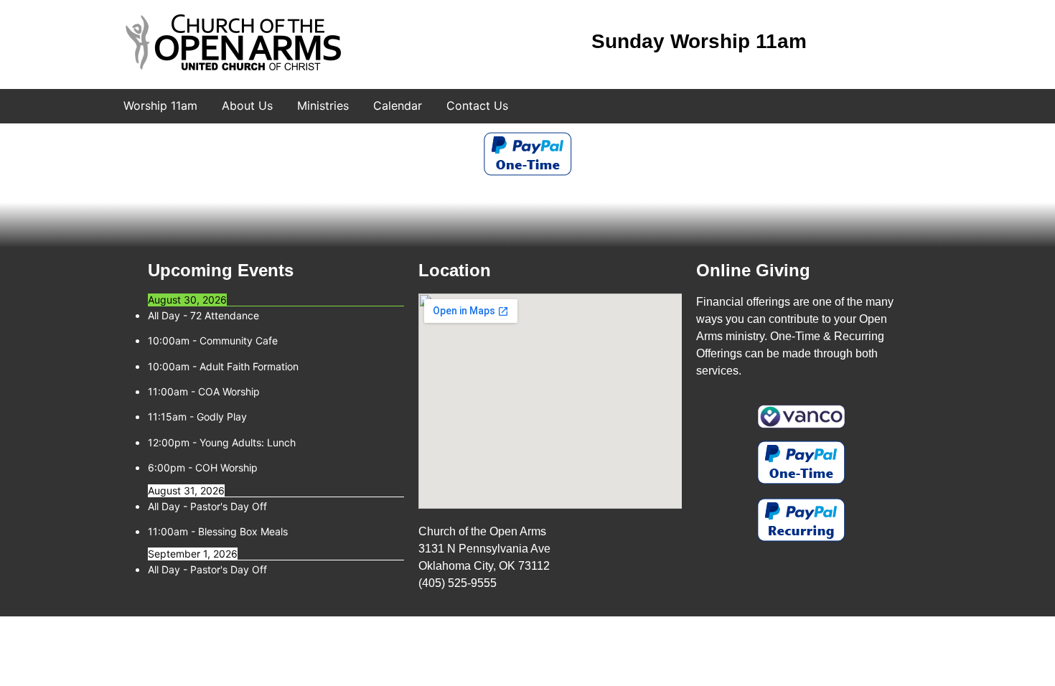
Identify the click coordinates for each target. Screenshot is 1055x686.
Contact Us (477, 105)
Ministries (323, 105)
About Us (247, 105)
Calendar (397, 105)
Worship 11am (160, 105)
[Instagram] (880, 43)
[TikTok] (914, 43)
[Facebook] (847, 43)
